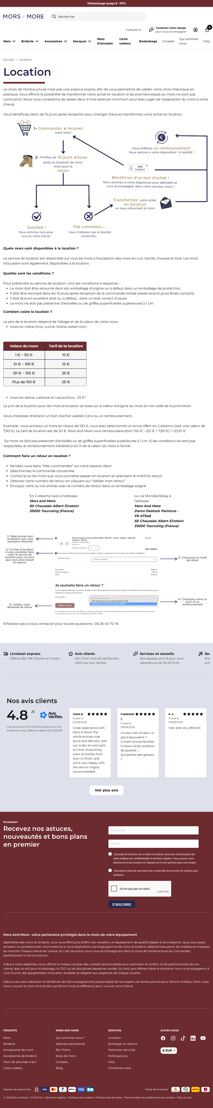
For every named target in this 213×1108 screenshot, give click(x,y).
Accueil (8, 59)
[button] (134, 30)
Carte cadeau (125, 41)
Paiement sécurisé (121, 1050)
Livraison (114, 1038)
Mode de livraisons (156, 1089)
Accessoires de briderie (20, 1056)
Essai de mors (66, 1056)
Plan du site (184, 1097)
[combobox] (97, 16)
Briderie (9, 1044)
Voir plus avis (106, 790)
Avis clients (85, 654)
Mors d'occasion (105, 41)
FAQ (206, 41)
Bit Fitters (63, 1050)
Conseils (168, 41)
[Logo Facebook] (163, 1038)
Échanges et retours (122, 1044)
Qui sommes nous (188, 41)
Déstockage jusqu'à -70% (106, 3)
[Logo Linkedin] (193, 1038)
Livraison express (25, 654)
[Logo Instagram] (173, 1038)
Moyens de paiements (17, 1089)
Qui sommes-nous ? (70, 1038)
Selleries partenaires (70, 1044)
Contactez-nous (119, 1068)
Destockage (148, 41)
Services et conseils (157, 654)
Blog (59, 1068)
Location (25, 59)
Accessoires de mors (18, 1050)
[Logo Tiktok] (183, 1038)
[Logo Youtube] (203, 1038)
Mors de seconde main (19, 1062)
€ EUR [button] (167, 1050)
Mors (7, 1038)
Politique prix (118, 1056)
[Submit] (54, 16)
